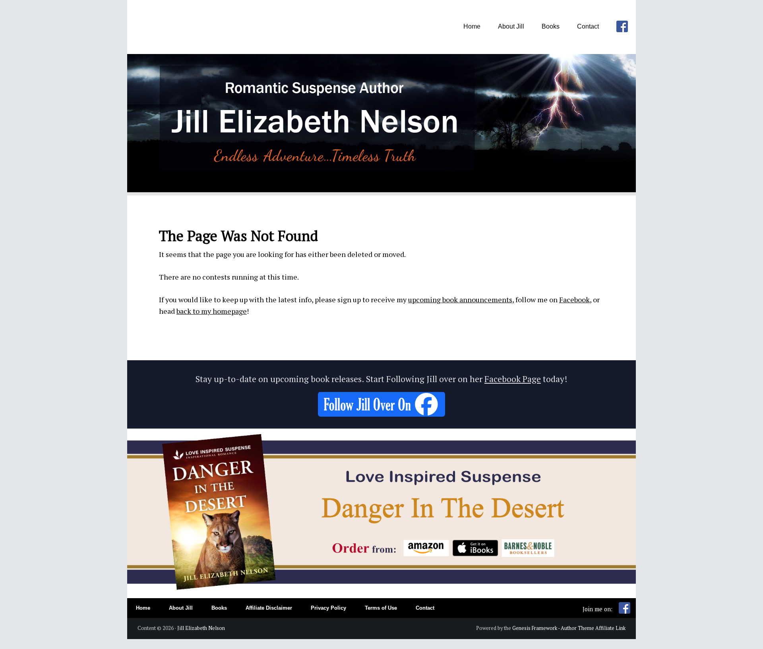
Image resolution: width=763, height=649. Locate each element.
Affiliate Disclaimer (269, 608)
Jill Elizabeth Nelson (201, 628)
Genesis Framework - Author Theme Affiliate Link (569, 628)
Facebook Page (512, 378)
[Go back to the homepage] (381, 189)
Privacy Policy (328, 608)
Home (143, 608)
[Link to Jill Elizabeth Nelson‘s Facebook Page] (624, 611)
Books (219, 608)
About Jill (181, 608)
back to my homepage (211, 311)
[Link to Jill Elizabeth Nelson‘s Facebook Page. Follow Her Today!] (381, 413)
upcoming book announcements (460, 299)
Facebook (574, 299)
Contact (425, 608)
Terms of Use (381, 608)
